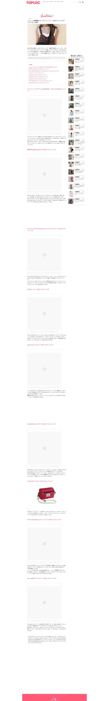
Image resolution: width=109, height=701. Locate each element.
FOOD (55, 1)
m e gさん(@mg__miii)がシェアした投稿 (36, 133)
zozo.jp (28, 508)
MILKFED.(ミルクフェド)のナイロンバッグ (38, 76)
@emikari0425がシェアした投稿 (36, 466)
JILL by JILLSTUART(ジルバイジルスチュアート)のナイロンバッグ (44, 70)
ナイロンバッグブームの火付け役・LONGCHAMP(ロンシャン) (43, 67)
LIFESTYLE (51, 1)
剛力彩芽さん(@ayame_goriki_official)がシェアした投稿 (40, 191)
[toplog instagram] (80, 2)
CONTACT (59, 695)
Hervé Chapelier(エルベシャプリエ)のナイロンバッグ (40, 80)
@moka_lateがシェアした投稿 (36, 331)
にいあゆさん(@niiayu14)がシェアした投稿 (37, 387)
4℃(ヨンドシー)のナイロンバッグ (36, 72)
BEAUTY (47, 1)
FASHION (44, 1)
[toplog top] (33, 2)
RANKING (61, 1)
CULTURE (58, 1)
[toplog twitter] (83, 2)
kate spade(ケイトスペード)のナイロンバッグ (39, 82)
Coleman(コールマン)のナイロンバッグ (37, 78)
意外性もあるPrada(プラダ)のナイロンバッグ (39, 68)
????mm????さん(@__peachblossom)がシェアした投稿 (40, 561)
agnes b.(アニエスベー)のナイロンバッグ (38, 74)
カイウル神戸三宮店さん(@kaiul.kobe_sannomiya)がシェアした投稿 (42, 620)
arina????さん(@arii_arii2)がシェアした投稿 (37, 272)
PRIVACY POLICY (64, 695)
